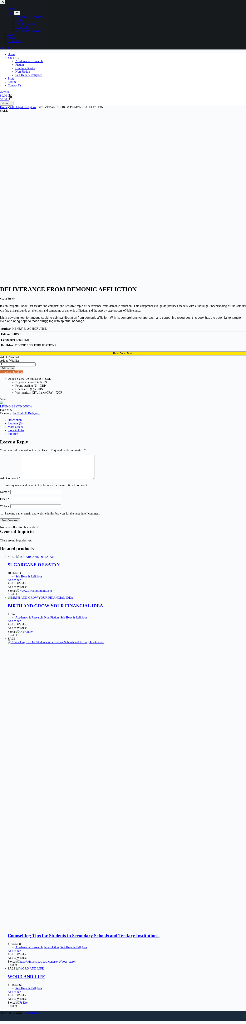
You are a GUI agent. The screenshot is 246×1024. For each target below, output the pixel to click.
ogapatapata (32, 1012)
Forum (12, 82)
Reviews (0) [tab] (15, 423)
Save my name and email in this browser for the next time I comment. (46, 485)
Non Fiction (22, 71)
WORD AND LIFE (26, 976)
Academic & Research (29, 61)
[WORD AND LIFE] (30, 968)
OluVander (26, 631)
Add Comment (10, 478)
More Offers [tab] (15, 426)
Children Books (25, 68)
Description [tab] (15, 419)
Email (4, 499)
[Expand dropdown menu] (17, 58)
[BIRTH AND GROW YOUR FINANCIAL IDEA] (40, 597)
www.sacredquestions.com (35, 590)
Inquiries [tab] (13, 433)
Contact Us (14, 85)
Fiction (19, 64)
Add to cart (8, 368)
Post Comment (10, 520)
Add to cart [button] (14, 580)
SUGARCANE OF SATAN (34, 564)
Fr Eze (23, 1002)
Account (5, 92)
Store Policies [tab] (16, 430)
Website (5, 506)
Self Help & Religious (28, 75)
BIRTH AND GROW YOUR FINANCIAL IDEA (55, 605)
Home (11, 54)
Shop (11, 57)
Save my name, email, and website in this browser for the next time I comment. (52, 513)
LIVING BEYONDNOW (16, 406)
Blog (11, 78)
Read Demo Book (123, 353)
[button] (9, 357)
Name (5, 492)
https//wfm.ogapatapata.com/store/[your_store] (47, 961)
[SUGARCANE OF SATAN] (35, 556)
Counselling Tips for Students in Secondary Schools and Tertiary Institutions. (84, 935)
